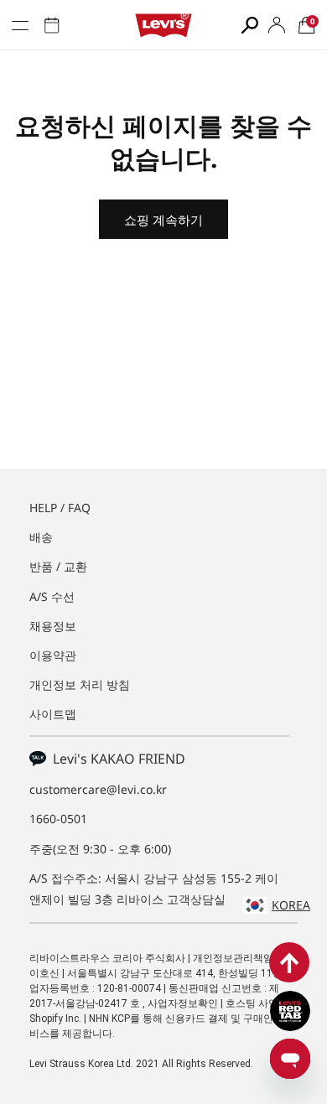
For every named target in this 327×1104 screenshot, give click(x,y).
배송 (41, 537)
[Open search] (250, 25)
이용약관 (52, 655)
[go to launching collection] (52, 25)
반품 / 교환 (58, 566)
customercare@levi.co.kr (98, 789)
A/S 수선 (52, 596)
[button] (307, 25)
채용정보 (52, 626)
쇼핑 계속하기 (163, 219)
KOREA (291, 905)
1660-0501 (58, 819)
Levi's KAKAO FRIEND (115, 758)
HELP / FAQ (60, 508)
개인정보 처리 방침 (79, 684)
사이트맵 (52, 714)
